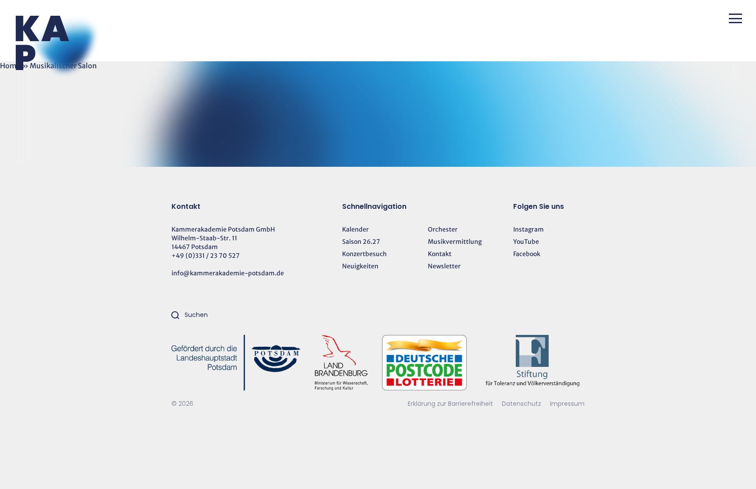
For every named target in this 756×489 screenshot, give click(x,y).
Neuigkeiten (360, 266)
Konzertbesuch (364, 254)
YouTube (526, 242)
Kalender (355, 229)
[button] (735, 18)
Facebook (526, 254)
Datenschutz (522, 403)
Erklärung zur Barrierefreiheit (450, 403)
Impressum (567, 403)
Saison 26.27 (361, 242)
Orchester (443, 229)
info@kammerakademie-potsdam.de (228, 273)
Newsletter (444, 266)
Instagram (528, 229)
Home (10, 65)
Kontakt (440, 254)
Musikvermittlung (455, 242)
